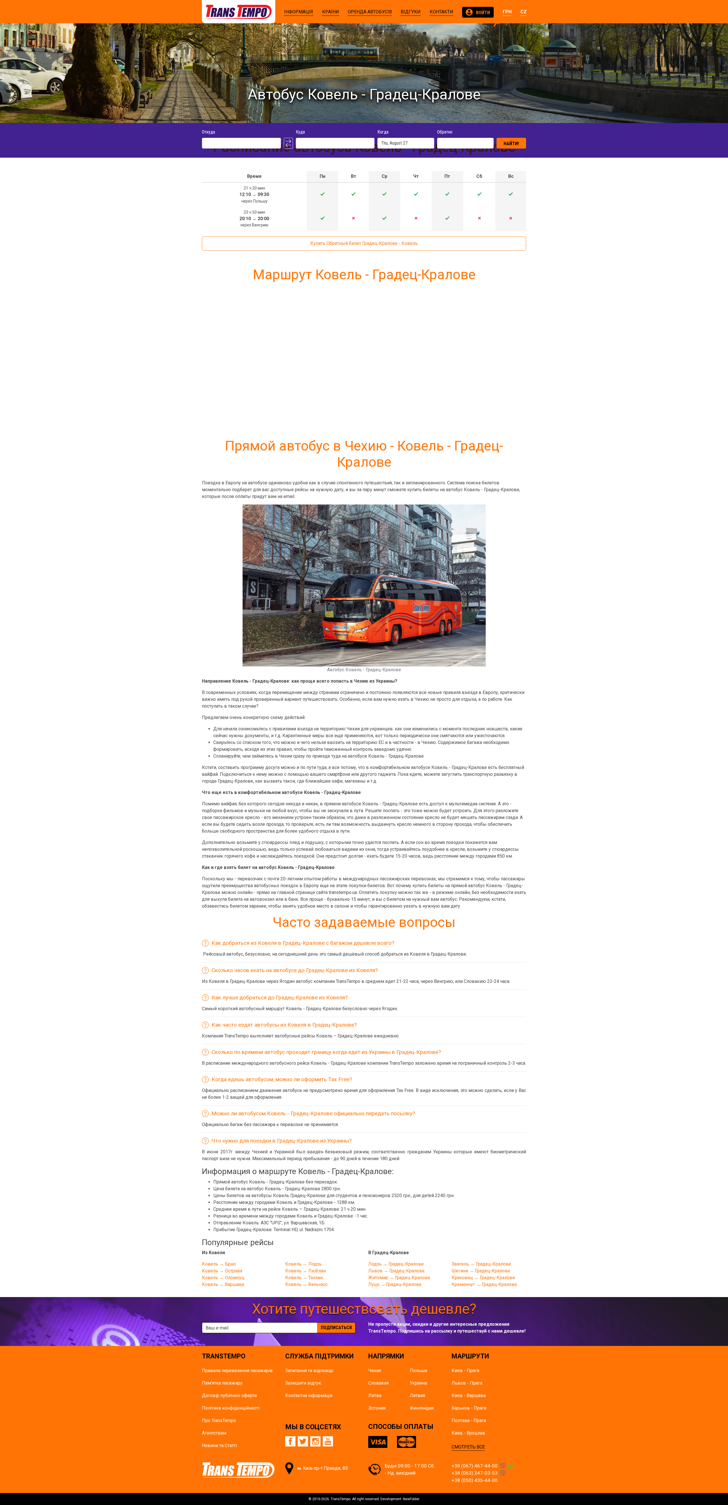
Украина (418, 1383)
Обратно (444, 132)
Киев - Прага (465, 1370)
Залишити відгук (303, 1383)
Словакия (378, 1383)
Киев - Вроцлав (468, 1433)
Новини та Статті (219, 1445)
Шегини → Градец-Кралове (481, 1270)
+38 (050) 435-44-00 (475, 1480)
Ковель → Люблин (305, 1270)
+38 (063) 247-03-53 (475, 1473)
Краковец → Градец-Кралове (483, 1277)
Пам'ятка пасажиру (222, 1383)
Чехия (374, 1370)
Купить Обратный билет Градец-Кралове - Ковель (364, 243)
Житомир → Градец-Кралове (399, 1277)
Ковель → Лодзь (303, 1264)
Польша (418, 1370)
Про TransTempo (219, 1420)
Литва (374, 1395)
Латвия (417, 1395)
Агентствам (214, 1433)
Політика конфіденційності (230, 1408)
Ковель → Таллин (304, 1277)
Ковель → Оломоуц (223, 1277)
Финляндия (422, 1408)
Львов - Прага (467, 1383)
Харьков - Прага (469, 1408)
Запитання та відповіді (309, 1370)
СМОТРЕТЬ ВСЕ (468, 1447)
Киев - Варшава (469, 1395)
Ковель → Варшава (223, 1284)
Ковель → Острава (222, 1270)
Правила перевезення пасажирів (237, 1370)
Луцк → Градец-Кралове (394, 1284)
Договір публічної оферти (229, 1395)
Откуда (208, 132)
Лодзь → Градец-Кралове (396, 1264)
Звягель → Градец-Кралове (481, 1264)
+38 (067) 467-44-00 (475, 1466)
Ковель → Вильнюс (306, 1284)
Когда (382, 132)
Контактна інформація (308, 1395)
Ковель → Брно (219, 1264)
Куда (300, 132)
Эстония (377, 1408)
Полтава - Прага (469, 1420)
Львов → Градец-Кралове (396, 1270)
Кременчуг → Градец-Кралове (484, 1284)
